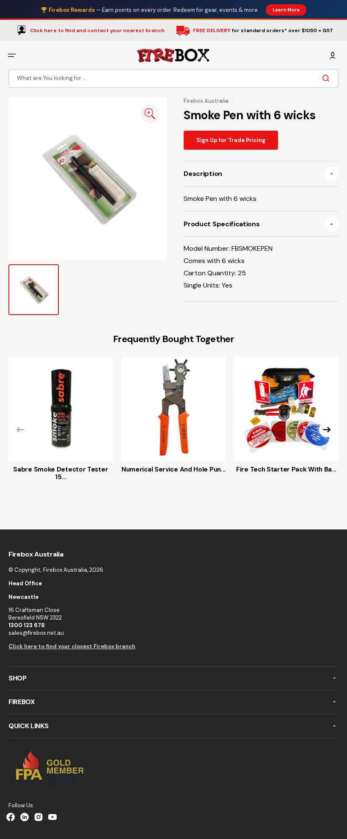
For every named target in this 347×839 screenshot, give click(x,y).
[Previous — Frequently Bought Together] (20, 429)
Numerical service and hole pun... (173, 469)
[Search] (328, 78)
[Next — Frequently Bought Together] (326, 429)
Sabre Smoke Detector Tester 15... (60, 473)
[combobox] (173, 78)
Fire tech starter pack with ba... (286, 469)
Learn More (286, 10)
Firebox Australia (65, 569)
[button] (12, 55)
